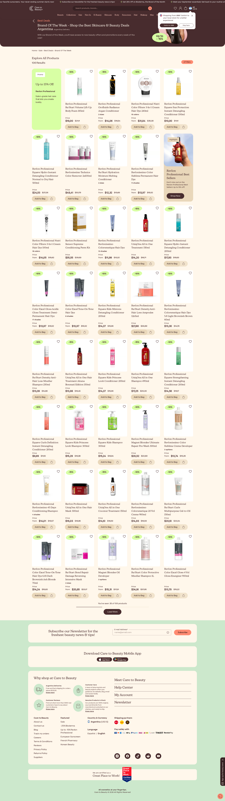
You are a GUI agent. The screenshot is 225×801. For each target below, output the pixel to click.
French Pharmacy (69, 740)
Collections (71, 15)
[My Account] (180, 8)
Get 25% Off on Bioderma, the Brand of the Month (144, 2)
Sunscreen (126, 15)
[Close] (222, 759)
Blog (36, 729)
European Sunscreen (70, 736)
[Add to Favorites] (91, 71)
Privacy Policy (40, 749)
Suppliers (38, 757)
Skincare (108, 15)
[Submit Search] (150, 8)
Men (152, 15)
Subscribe (182, 632)
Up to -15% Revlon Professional (69, 731)
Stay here (186, 25)
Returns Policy (40, 753)
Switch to (169, 25)
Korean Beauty (67, 744)
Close (192, 15)
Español (91, 733)
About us (38, 721)
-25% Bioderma (68, 725)
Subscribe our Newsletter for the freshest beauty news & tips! (88, 2)
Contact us (39, 725)
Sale (80, 15)
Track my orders (41, 733)
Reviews (37, 745)
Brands (60, 15)
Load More (112, 611)
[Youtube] (158, 756)
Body (117, 15)
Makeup (143, 15)
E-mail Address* (121, 630)
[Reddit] (148, 756)
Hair (136, 15)
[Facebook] (127, 756)
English (101, 733)
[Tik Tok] (138, 756)
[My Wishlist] (175, 8)
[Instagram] (117, 756)
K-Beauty (97, 15)
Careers (37, 737)
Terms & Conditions (43, 741)
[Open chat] (220, 796)
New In (88, 15)
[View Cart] (186, 8)
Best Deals (44, 20)
